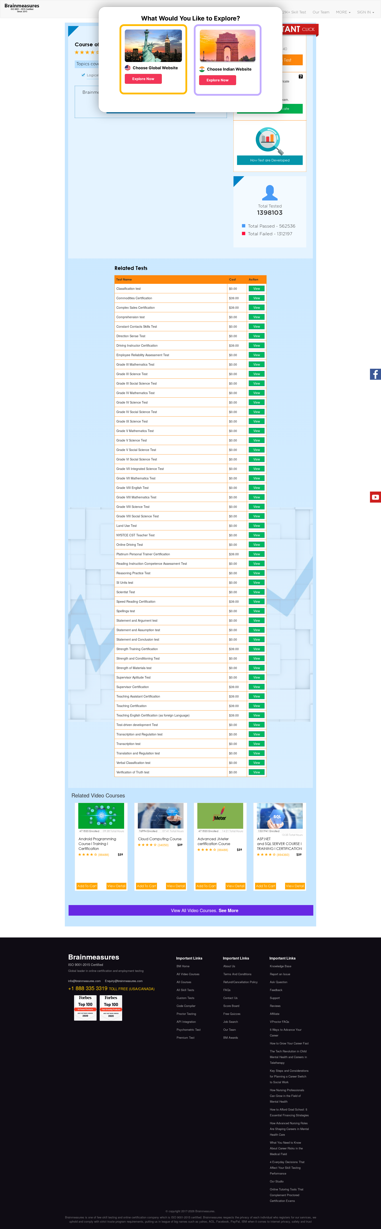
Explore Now (143, 79)
